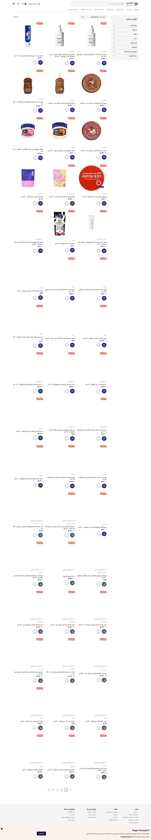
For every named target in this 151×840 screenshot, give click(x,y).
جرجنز (73, 335)
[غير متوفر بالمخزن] (73, 535)
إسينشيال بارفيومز (102, 572)
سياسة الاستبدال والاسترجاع (130, 817)
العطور (136, 9)
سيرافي (41, 718)
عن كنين (136, 812)
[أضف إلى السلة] (104, 63)
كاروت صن (103, 100)
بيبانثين (104, 718)
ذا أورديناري (103, 51)
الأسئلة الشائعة (134, 815)
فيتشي (41, 766)
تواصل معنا (71, 820)
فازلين (73, 147)
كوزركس (40, 572)
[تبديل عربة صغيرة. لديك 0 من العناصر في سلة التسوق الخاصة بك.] (14, 4)
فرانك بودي (72, 193)
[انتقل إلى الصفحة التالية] (48, 790)
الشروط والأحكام (133, 822)
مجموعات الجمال (73, 9)
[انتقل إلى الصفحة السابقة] (70, 790)
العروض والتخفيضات (111, 812)
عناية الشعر (110, 9)
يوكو (73, 240)
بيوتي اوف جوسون (101, 239)
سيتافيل (73, 766)
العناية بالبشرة (113, 820)
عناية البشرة (120, 9)
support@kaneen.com (68, 817)
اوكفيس (40, 428)
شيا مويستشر (39, 239)
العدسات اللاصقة (86, 9)
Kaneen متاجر (92, 817)
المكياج (129, 9)
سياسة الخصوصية (126, 836)
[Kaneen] (131, 3)
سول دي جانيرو (71, 523)
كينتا (42, 52)
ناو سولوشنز (103, 381)
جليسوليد (104, 193)
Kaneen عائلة (92, 815)
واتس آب (72, 815)
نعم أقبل (41, 833)
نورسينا (41, 334)
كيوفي (104, 286)
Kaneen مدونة (92, 812)
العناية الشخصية (99, 9)
